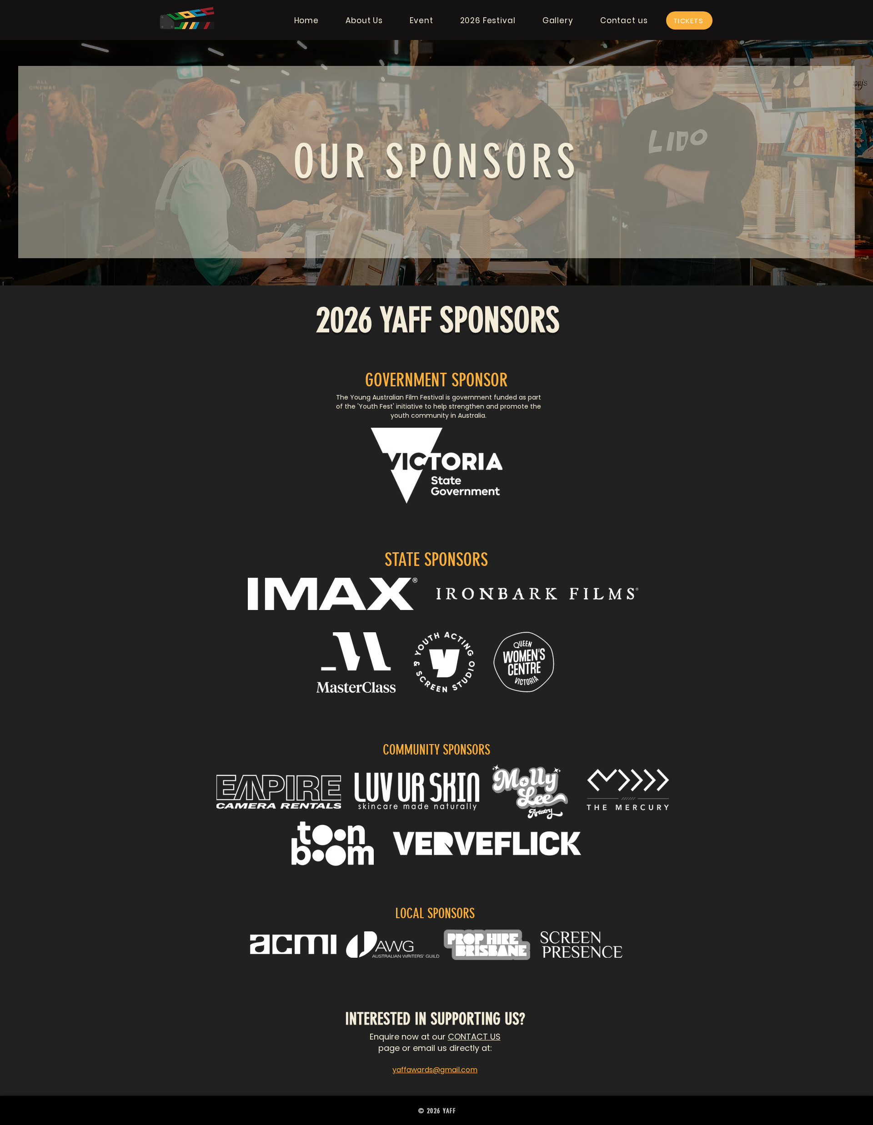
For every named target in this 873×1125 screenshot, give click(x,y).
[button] (364, 20)
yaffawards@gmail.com (434, 1070)
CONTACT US (474, 1036)
